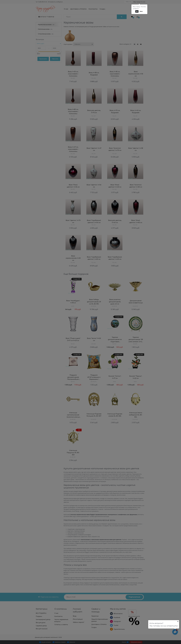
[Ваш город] (178, 621)
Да (137, 11)
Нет (141, 11)
